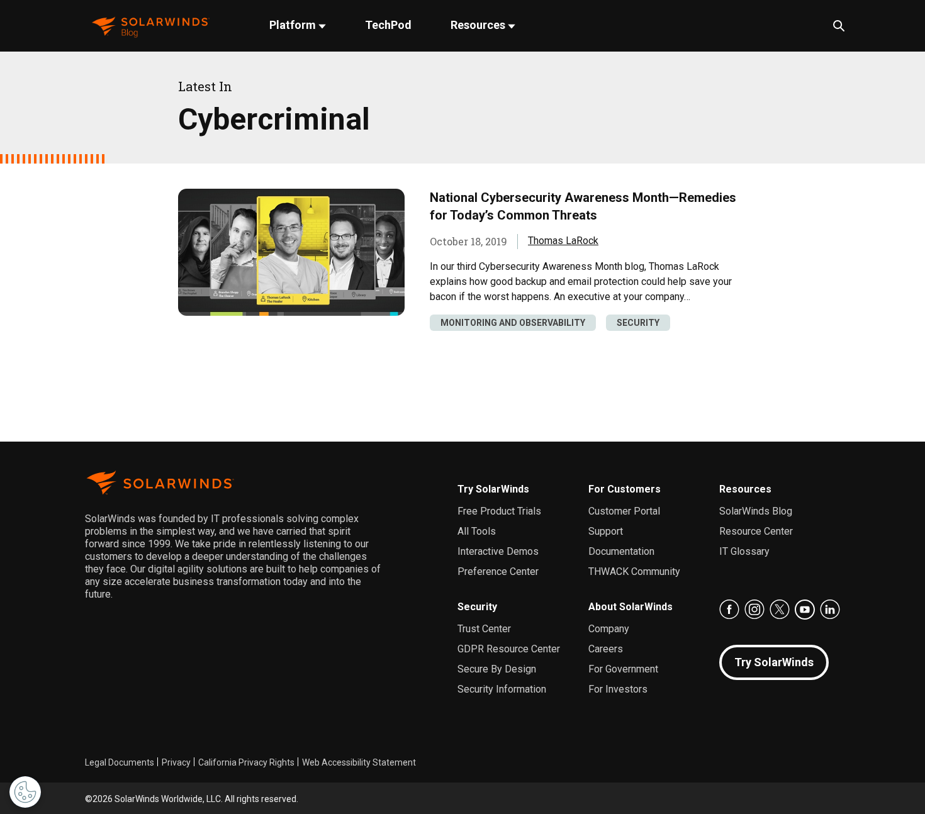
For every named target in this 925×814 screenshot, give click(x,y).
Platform (293, 24)
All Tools (476, 531)
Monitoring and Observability (512, 323)
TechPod (388, 24)
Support (605, 531)
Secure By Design (496, 669)
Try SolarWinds (493, 489)
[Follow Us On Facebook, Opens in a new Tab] (729, 609)
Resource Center (756, 531)
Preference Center (498, 571)
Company (608, 629)
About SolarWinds (630, 607)
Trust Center (484, 629)
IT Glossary (744, 551)
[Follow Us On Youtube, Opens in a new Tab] (805, 609)
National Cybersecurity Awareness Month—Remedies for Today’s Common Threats (583, 206)
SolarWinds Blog (755, 511)
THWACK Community (634, 571)
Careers (605, 649)
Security (638, 323)
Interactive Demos (498, 551)
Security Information (501, 689)
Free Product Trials (499, 511)
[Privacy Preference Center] (25, 792)
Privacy (176, 762)
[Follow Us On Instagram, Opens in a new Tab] (754, 609)
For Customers (624, 489)
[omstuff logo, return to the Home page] (150, 26)
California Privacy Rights (246, 762)
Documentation (621, 551)
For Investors (618, 689)
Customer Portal (624, 511)
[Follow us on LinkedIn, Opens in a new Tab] (830, 609)
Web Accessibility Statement (359, 762)
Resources (479, 24)
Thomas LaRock (563, 241)
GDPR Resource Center (508, 649)
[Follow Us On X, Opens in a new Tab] (780, 609)
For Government (623, 669)
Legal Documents (119, 762)
